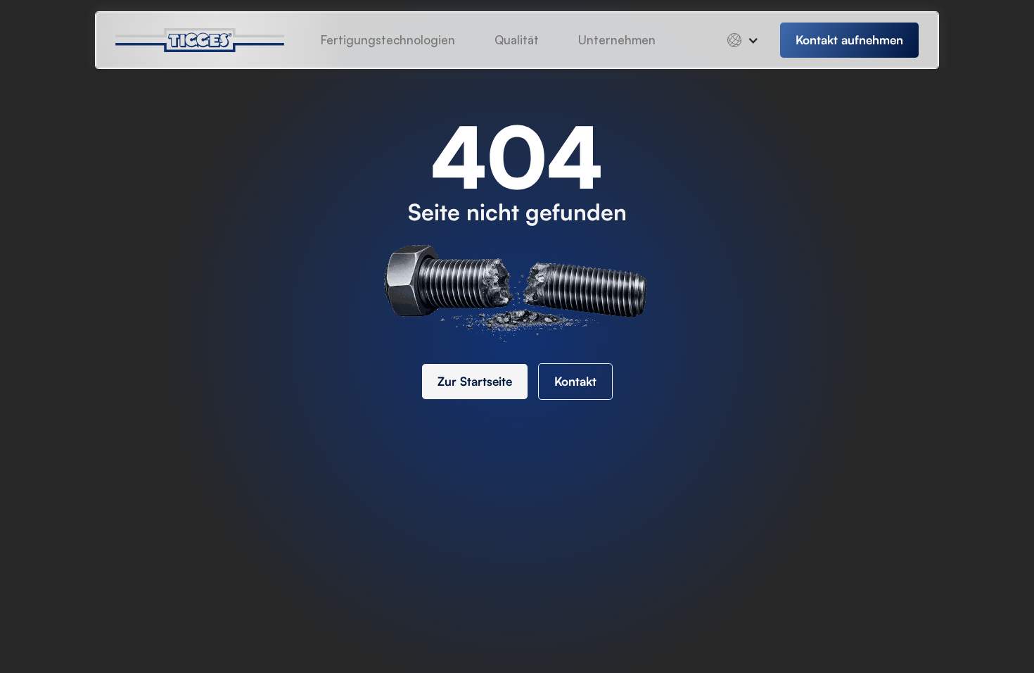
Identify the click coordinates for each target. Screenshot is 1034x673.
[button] (617, 40)
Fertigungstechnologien (388, 39)
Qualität (516, 39)
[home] (211, 40)
